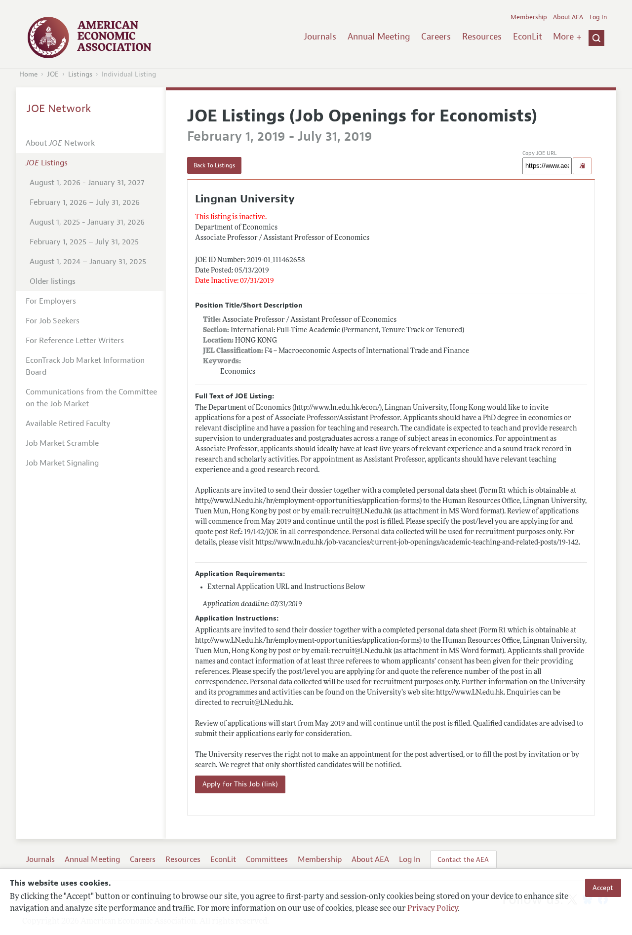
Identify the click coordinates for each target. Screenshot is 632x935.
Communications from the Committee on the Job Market (91, 398)
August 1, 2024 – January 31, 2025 (88, 262)
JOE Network (59, 108)
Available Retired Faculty (68, 424)
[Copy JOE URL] (582, 165)
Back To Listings (214, 165)
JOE (53, 74)
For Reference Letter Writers (75, 341)
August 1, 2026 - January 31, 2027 (87, 183)
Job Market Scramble (62, 443)
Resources (482, 36)
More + (567, 36)
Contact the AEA (463, 859)
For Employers (51, 301)
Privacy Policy (432, 909)
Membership (529, 17)
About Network (60, 143)
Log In (598, 17)
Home (28, 74)
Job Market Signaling (62, 463)
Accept (602, 887)
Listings (80, 74)
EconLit (527, 36)
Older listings (53, 281)
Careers (436, 36)
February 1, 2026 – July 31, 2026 (85, 202)
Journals (320, 36)
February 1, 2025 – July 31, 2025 (84, 242)
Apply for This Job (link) (240, 784)
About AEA (568, 17)
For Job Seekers (52, 321)
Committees (267, 859)
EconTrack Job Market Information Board (85, 366)
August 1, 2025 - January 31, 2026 (87, 222)
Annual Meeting (379, 36)
